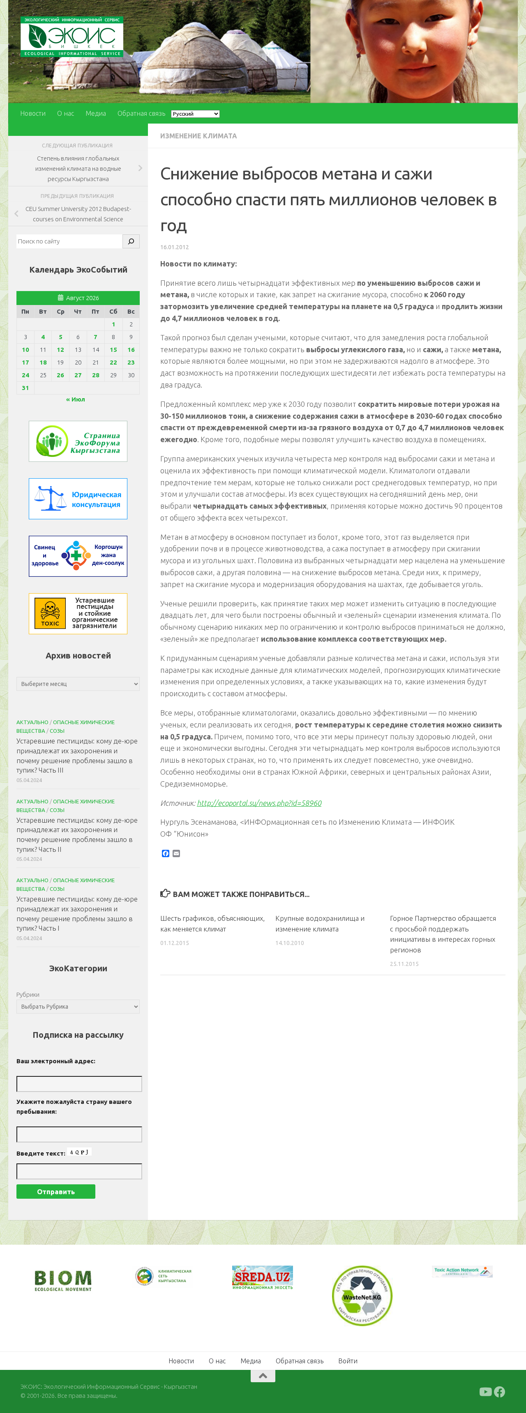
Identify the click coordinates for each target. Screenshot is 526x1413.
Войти (348, 1360)
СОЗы (57, 731)
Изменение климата (198, 136)
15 (113, 349)
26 (60, 375)
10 (25, 349)
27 (78, 375)
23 (131, 362)
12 (60, 349)
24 (25, 375)
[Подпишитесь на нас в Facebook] (499, 1391)
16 (131, 349)
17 (25, 362)
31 (25, 387)
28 (95, 375)
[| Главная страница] (72, 36)
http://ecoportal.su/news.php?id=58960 (259, 803)
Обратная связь (141, 113)
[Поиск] (131, 241)
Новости (33, 113)
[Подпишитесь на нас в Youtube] (485, 1391)
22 (113, 362)
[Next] (176, 1282)
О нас (65, 113)
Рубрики (27, 994)
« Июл (75, 399)
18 (43, 362)
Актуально (32, 722)
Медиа (95, 113)
